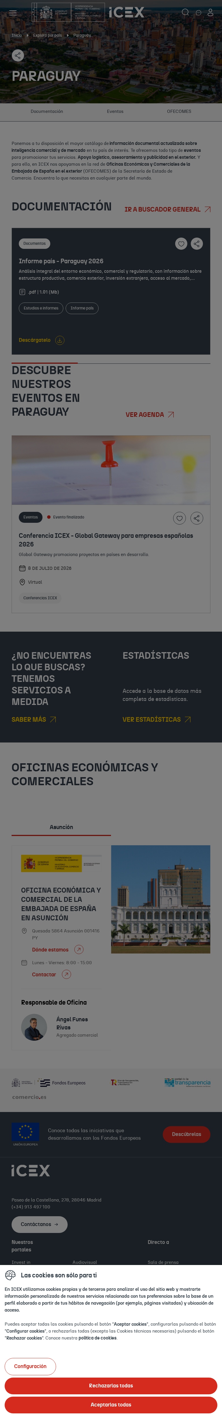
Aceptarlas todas (111, 1405)
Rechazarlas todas (111, 1386)
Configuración (30, 1366)
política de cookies (97, 1338)
